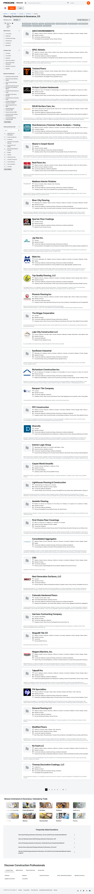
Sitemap (55, 890)
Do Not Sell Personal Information (45, 890)
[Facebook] (80, 891)
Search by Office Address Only (9, 25)
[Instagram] (86, 891)
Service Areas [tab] (41, 870)
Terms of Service (34, 890)
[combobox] (78, 3)
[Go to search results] (19, 130)
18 (63, 789)
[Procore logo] (9, 3)
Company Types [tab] (9, 870)
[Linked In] (78, 890)
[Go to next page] (66, 789)
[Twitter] (83, 890)
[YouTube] (89, 890)
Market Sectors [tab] (19, 870)
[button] (4, 34)
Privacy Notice (27, 890)
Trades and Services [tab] (30, 870)
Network (19, 3)
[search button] (88, 3)
